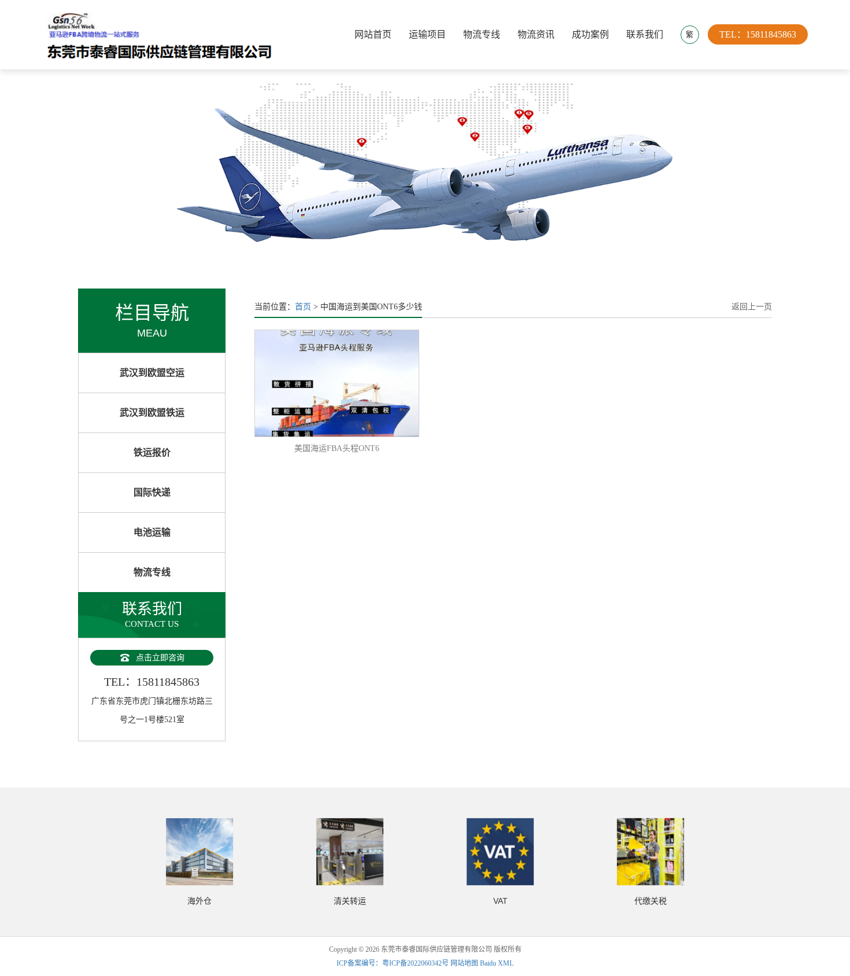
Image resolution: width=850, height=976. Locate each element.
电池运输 (152, 532)
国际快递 (152, 492)
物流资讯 (536, 34)
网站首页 (372, 34)
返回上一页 (751, 306)
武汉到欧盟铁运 (152, 412)
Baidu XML (496, 963)
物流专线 (481, 34)
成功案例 (590, 34)
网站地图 (464, 963)
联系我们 (644, 34)
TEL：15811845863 (757, 34)
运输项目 (427, 34)
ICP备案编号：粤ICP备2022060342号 (393, 963)
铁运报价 (152, 452)
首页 (303, 306)
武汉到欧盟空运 (152, 373)
